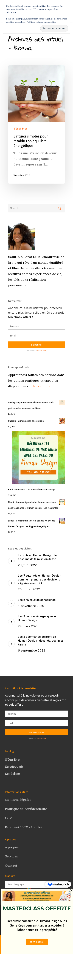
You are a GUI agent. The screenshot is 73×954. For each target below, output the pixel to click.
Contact (11, 865)
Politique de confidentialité (26, 809)
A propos (12, 847)
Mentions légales (18, 800)
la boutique (41, 386)
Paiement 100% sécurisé (23, 827)
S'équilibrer (20, 128)
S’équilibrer (13, 759)
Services (11, 856)
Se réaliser (12, 774)
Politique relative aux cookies (41, 22)
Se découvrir (14, 766)
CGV (8, 818)
